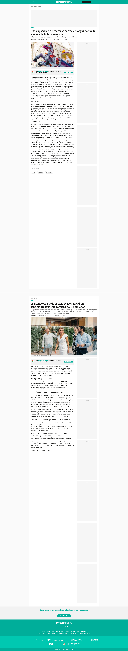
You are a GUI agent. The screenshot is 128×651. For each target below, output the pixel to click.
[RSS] (43, 2)
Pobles (53, 631)
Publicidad (80, 633)
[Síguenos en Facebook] (38, 2)
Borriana (33, 27)
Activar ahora (67, 72)
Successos (73, 631)
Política (78, 631)
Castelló (43, 631)
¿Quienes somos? (46, 633)
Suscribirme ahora (64, 615)
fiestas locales (49, 172)
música (33, 172)
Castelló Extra (33, 39)
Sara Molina (40, 172)
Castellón (33, 300)
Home (32, 6)
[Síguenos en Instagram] (41, 2)
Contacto (40, 633)
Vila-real (48, 631)
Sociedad (67, 631)
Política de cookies (73, 633)
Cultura (62, 631)
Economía (58, 631)
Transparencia (87, 633)
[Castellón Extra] (64, 624)
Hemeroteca (83, 631)
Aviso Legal (54, 633)
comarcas (35, 6)
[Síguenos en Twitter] (40, 2)
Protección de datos (62, 633)
